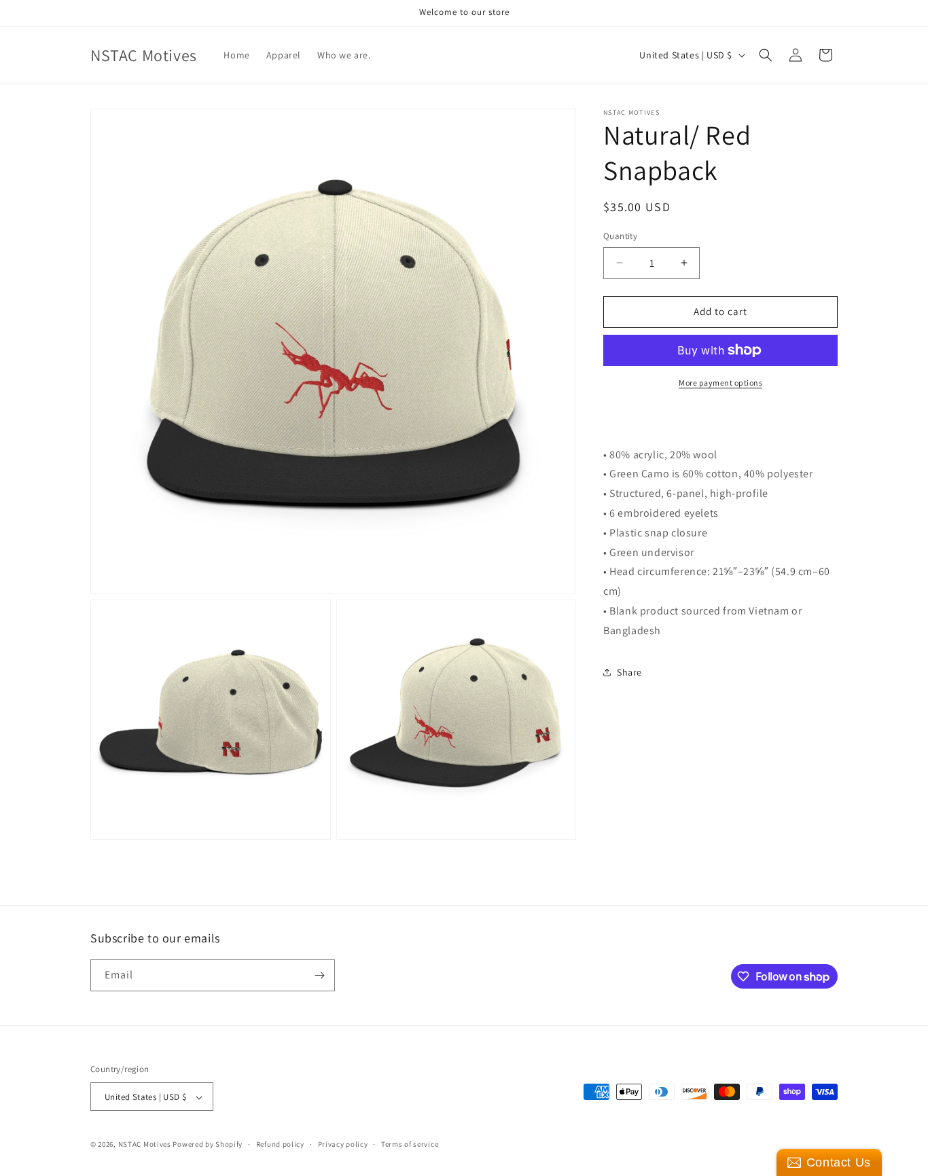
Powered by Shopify (208, 1145)
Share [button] (629, 671)
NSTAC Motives (145, 1145)
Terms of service (409, 1144)
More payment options (720, 383)
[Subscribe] (319, 975)
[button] (766, 55)
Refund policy (280, 1144)
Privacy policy (343, 1144)
